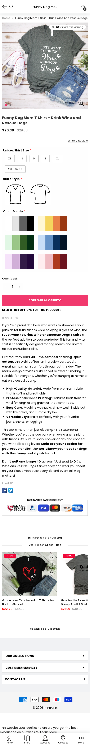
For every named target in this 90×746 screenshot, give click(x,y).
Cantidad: (10, 279)
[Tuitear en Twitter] (10, 490)
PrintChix (51, 708)
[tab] (45, 655)
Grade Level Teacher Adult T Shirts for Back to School (28, 602)
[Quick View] (51, 564)
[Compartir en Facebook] (4, 490)
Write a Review (78, 141)
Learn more (48, 732)
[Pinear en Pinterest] (17, 490)
